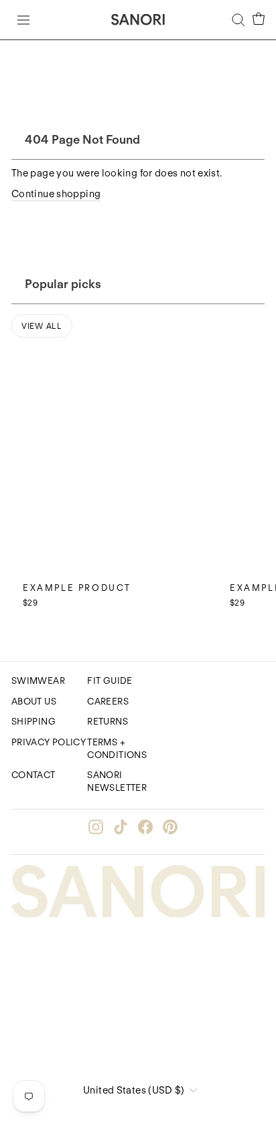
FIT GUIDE (109, 680)
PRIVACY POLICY (48, 742)
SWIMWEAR (38, 680)
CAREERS (108, 701)
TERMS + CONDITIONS (117, 748)
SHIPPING (33, 721)
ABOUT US (33, 701)
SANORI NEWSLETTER (117, 781)
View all (41, 326)
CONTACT (33, 774)
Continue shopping (55, 194)
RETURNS (107, 721)
